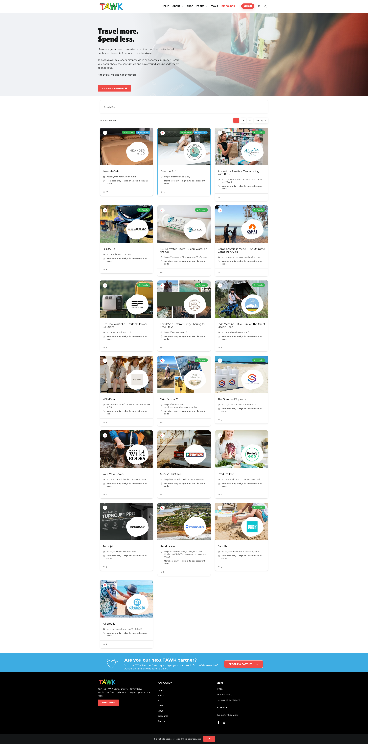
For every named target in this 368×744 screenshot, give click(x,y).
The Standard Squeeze (232, 399)
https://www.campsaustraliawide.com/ (241, 257)
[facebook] (218, 722)
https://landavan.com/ (175, 332)
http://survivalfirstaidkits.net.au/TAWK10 (184, 479)
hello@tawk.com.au (227, 715)
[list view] (243, 120)
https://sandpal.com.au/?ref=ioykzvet (241, 551)
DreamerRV (168, 171)
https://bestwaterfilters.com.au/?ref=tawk (185, 257)
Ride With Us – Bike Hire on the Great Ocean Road (241, 325)
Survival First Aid (170, 474)
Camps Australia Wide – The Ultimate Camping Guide (241, 250)
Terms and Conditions (228, 700)
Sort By (259, 120)
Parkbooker (167, 546)
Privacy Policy (224, 694)
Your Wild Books (113, 474)
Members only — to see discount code (127, 182)
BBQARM (109, 249)
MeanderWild (111, 171)
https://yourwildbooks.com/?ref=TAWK (127, 479)
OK (209, 739)
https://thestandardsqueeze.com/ (239, 404)
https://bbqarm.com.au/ (119, 254)
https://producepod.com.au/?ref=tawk (241, 479)
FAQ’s (220, 689)
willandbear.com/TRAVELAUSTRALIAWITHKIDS (128, 405)
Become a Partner (244, 664)
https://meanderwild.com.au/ (121, 176)
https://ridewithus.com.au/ (235, 332)
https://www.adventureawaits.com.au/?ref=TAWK (242, 180)
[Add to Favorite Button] (105, 133)
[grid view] (236, 120)
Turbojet (108, 546)
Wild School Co (169, 399)
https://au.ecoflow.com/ (119, 332)
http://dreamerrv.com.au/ (177, 176)
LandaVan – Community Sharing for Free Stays (182, 325)
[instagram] (224, 722)
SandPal (223, 546)
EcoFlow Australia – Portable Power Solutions (125, 325)
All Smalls (109, 623)
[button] (265, 6)
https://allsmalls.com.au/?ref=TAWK (125, 629)
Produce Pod (226, 474)
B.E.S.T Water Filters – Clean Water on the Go (183, 250)
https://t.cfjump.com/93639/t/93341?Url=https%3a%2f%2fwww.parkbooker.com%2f (185, 554)
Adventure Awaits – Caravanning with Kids (238, 173)
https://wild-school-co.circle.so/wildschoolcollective (180, 405)
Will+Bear (109, 399)
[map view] (250, 120)
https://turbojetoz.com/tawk (121, 551)
